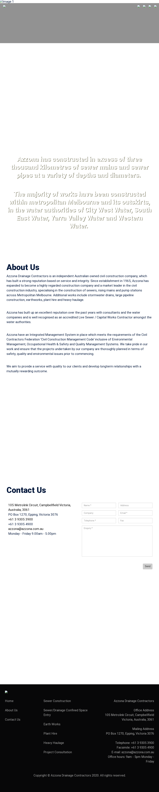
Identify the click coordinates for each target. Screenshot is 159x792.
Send (147, 566)
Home (9, 701)
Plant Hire (50, 733)
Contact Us (12, 719)
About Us (11, 710)
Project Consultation (57, 752)
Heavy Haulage (53, 743)
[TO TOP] (6, 691)
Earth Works (51, 724)
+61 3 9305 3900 (20, 519)
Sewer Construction (57, 701)
